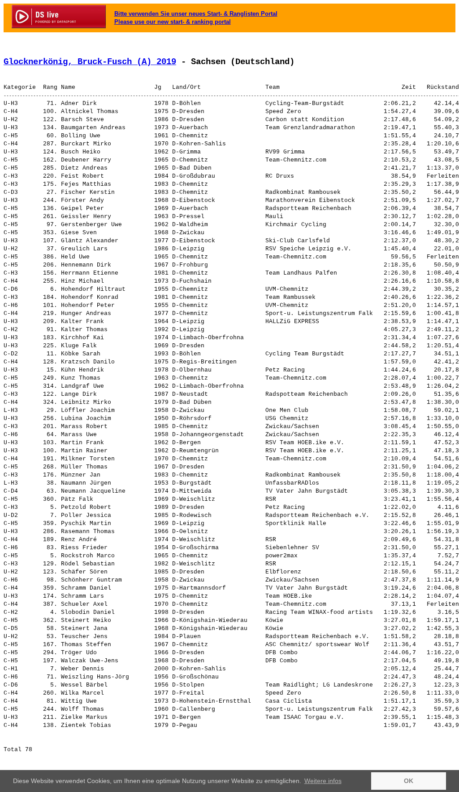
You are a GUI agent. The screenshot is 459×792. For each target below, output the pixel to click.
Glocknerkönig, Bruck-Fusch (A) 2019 (90, 62)
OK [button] (408, 780)
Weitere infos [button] (323, 780)
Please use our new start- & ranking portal (172, 21)
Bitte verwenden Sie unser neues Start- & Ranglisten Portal (195, 13)
